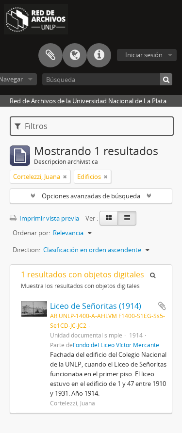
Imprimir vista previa (48, 218)
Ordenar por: (31, 232)
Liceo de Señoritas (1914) (95, 306)
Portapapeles (50, 55)
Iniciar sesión (144, 54)
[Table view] (126, 218)
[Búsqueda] (166, 79)
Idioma (75, 55)
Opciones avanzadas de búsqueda (91, 196)
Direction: (26, 249)
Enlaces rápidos (99, 55)
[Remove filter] (65, 176)
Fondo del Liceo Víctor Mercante (116, 345)
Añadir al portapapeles (162, 306)
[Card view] (108, 218)
